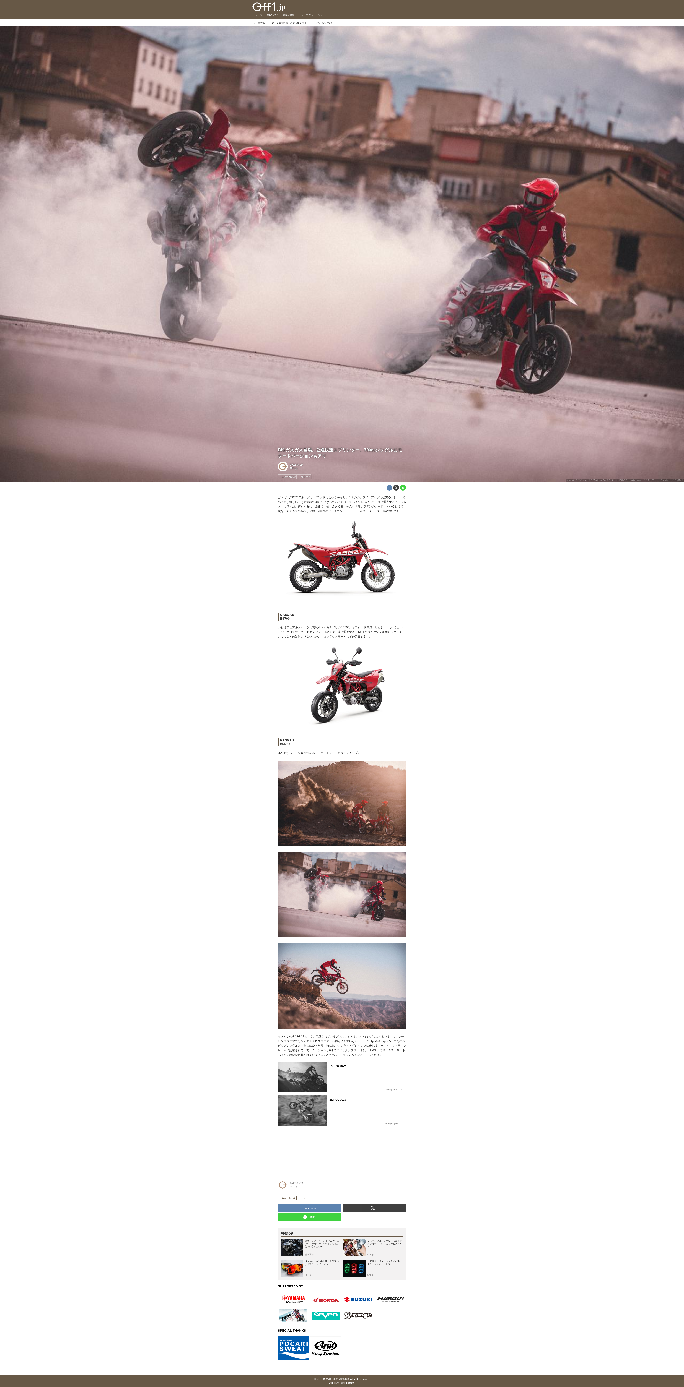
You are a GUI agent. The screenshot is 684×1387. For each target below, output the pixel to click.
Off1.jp (293, 468)
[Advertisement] (304, 1151)
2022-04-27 (296, 464)
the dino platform (346, 1382)
